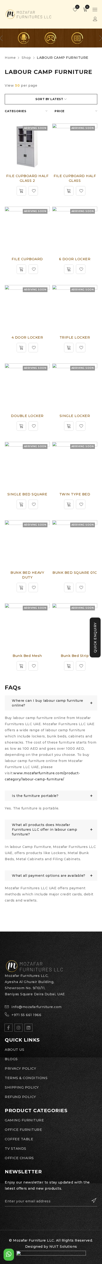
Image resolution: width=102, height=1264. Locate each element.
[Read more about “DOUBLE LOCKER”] (21, 425)
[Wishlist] (33, 190)
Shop (26, 57)
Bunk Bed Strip (75, 656)
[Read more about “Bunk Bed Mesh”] (21, 665)
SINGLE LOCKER (75, 416)
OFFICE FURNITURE (23, 1130)
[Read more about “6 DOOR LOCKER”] (68, 269)
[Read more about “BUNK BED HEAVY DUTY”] (21, 587)
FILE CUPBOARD (27, 259)
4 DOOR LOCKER (27, 337)
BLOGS (11, 1059)
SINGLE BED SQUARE (27, 494)
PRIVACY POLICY (20, 1068)
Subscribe (91, 1200)
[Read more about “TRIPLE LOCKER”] (68, 347)
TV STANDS (15, 1148)
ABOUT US (14, 1049)
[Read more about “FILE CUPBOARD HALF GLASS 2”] (21, 190)
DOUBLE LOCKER (27, 416)
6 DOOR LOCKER (75, 259)
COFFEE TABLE (19, 1139)
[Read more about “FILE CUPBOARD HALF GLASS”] (68, 190)
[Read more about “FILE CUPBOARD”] (21, 269)
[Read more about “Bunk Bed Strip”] (68, 665)
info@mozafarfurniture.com (36, 1007)
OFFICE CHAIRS (19, 1158)
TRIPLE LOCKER (75, 337)
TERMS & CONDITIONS (26, 1078)
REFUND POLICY (20, 1097)
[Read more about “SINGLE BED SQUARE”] (21, 504)
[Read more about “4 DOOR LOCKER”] (21, 347)
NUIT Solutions (63, 1246)
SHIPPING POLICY (22, 1087)
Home (10, 57)
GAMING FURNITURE (24, 1120)
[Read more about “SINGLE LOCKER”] (68, 425)
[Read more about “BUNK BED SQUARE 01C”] (68, 587)
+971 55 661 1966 (26, 1015)
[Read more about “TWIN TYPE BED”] (68, 504)
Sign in (95, 19)
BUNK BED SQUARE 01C (74, 572)
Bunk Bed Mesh (27, 656)
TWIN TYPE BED (74, 494)
